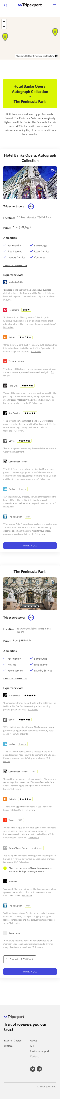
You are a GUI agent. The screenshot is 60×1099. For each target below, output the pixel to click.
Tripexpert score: (14, 206)
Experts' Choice (13, 1040)
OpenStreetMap (35, 55)
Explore (8, 1045)
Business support (39, 1051)
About (33, 1040)
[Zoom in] (4, 21)
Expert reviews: (13, 275)
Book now (30, 545)
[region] (30, 38)
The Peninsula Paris (30, 571)
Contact (34, 1056)
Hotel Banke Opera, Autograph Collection (30, 158)
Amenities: (10, 237)
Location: (9, 218)
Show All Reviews (19, 959)
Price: (7, 228)
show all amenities (15, 265)
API (32, 1045)
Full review (8, 327)
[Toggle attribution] (56, 56)
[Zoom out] (4, 26)
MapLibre (20, 55)
